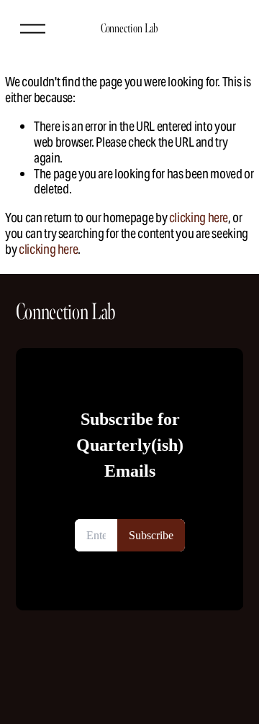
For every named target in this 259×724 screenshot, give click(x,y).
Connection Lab (129, 28)
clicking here (198, 217)
